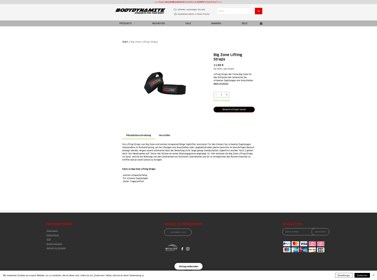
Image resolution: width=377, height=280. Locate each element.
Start (125, 41)
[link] (261, 23)
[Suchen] (258, 11)
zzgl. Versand (228, 69)
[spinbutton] (221, 94)
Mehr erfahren (221, 83)
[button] (216, 23)
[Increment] (227, 94)
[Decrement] (216, 94)
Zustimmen (362, 275)
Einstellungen (344, 275)
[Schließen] (373, 275)
